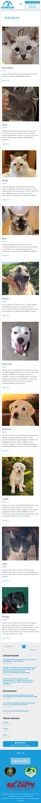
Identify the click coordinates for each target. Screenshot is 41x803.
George (5, 729)
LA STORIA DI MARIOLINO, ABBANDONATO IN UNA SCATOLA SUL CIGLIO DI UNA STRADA (19, 704)
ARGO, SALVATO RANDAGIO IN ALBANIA (16, 711)
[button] (21, 4)
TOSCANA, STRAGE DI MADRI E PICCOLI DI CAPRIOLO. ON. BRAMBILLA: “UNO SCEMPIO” (20, 660)
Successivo (33, 650)
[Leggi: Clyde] (17, 476)
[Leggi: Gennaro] (20, 341)
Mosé (5, 180)
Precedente (7, 646)
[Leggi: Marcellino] (20, 45)
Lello (4, 563)
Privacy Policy (21, 800)
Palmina (6, 429)
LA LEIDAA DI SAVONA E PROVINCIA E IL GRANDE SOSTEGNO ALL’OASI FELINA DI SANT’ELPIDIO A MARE (20, 696)
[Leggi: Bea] (20, 220)
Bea (4, 238)
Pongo (5, 616)
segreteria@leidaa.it (35, 798)
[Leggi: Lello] (20, 543)
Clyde (5, 498)
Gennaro (7, 363)
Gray (4, 124)
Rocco (5, 298)
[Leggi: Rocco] (20, 278)
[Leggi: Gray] (20, 104)
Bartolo (5, 722)
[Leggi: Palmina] (20, 410)
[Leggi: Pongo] (15, 600)
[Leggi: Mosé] (19, 164)
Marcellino (8, 67)
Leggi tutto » (6, 80)
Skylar (5, 735)
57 (35, 646)
